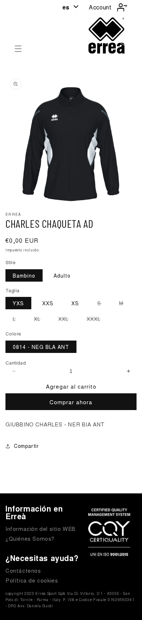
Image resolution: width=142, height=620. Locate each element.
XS (75, 303)
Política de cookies (31, 580)
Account (100, 7)
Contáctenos (23, 570)
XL (41, 320)
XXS (48, 303)
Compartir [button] (26, 445)
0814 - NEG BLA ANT (41, 346)
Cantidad (15, 362)
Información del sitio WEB (40, 528)
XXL (67, 320)
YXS (18, 303)
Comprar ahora (71, 402)
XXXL (97, 320)
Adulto (62, 275)
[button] (18, 49)
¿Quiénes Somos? (30, 538)
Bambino (24, 275)
